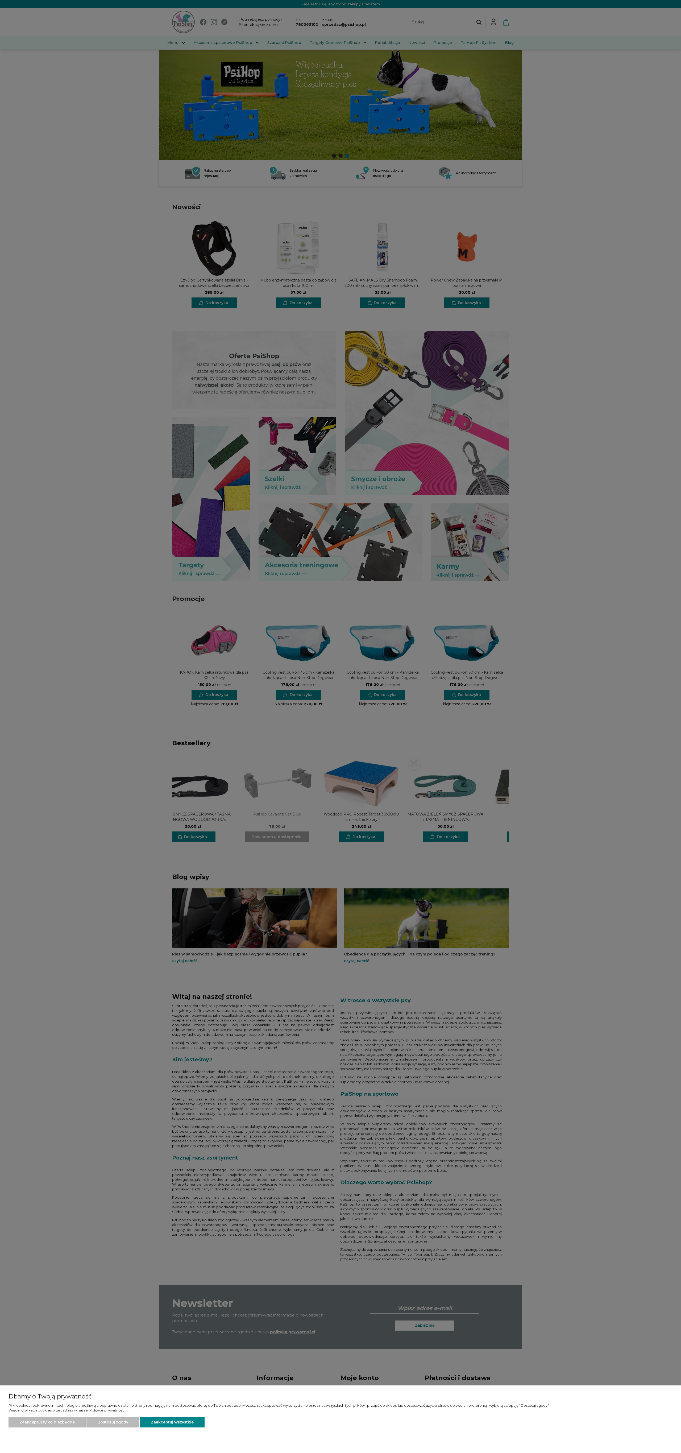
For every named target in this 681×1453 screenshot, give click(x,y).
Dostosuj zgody (112, 1422)
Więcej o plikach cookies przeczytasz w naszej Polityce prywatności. (67, 1410)
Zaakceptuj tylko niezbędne (47, 1422)
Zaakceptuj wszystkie (172, 1422)
